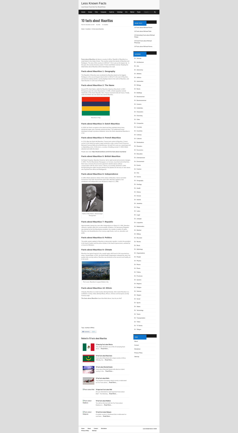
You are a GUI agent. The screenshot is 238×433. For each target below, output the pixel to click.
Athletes (139, 73)
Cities (96, 12)
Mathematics (140, 226)
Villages (139, 329)
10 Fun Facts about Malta (102, 378)
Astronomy (140, 70)
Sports (138, 302)
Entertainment (141, 157)
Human (139, 196)
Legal (138, 215)
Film (138, 173)
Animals (83, 12)
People (138, 12)
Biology (139, 85)
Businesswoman (141, 100)
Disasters (139, 146)
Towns (138, 314)
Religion (139, 287)
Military (139, 234)
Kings (138, 207)
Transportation (141, 318)
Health (138, 188)
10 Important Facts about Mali (104, 389)
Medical (132, 12)
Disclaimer (137, 349)
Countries (111, 12)
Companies (103, 12)
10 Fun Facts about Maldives (103, 401)
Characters (140, 112)
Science (90, 12)
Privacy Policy (138, 352)
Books (138, 89)
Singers (139, 295)
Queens (139, 280)
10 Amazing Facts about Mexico (104, 344)
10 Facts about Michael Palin (142, 31)
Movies (139, 241)
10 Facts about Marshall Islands (104, 367)
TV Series (139, 325)
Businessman (141, 96)
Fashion (139, 169)
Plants (138, 268)
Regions (139, 283)
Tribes (138, 321)
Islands (139, 199)
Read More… (105, 348)
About (136, 341)
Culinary (139, 134)
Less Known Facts (93, 3)
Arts (126, 12)
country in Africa (89, 327)
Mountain (139, 238)
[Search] (155, 12)
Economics (140, 150)
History (139, 192)
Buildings (139, 92)
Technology (119, 12)
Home (82, 29)
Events (139, 165)
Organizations (141, 253)
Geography (140, 180)
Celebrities (140, 108)
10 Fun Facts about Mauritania (104, 356)
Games (139, 176)
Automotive (140, 81)
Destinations (140, 142)
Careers (139, 104)
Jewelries (139, 203)
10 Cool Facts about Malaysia (103, 412)
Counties (139, 127)
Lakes (138, 211)
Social (138, 299)
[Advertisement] (106, 45)
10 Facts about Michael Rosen (143, 27)
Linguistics (140, 222)
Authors (139, 77)
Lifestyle (139, 218)
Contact (136, 345)
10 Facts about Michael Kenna (143, 46)
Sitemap (136, 356)
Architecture (140, 62)
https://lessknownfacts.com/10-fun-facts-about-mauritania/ (109, 151)
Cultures (139, 138)
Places (139, 264)
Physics (139, 260)
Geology (139, 184)
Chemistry (140, 115)
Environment (140, 161)
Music (138, 245)
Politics (139, 272)
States (138, 306)
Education (140, 154)
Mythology (140, 249)
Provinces (139, 276)
